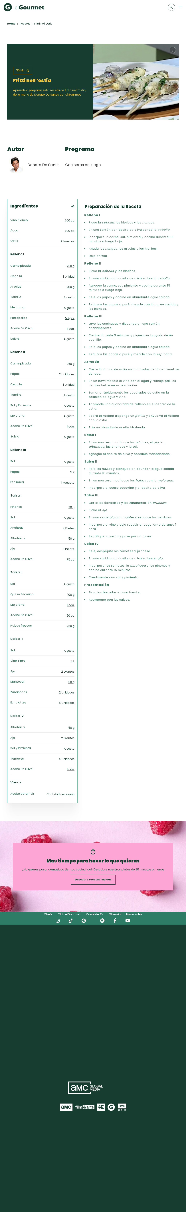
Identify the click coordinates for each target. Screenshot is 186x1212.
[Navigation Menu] (179, 7)
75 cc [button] (70, 559)
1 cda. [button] (70, 329)
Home (11, 23)
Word (79, 230)
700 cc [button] (69, 220)
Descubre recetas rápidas (93, 879)
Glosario (115, 914)
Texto (79, 212)
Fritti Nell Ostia (43, 23)
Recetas (25, 23)
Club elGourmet (69, 914)
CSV (78, 217)
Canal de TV (94, 914)
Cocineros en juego (83, 164)
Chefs (48, 914)
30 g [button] (71, 507)
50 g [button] (71, 539)
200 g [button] (70, 287)
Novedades (134, 914)
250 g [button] (70, 266)
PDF (77, 221)
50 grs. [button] (69, 318)
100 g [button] (70, 595)
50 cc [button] (70, 616)
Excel (78, 226)
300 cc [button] (69, 231)
